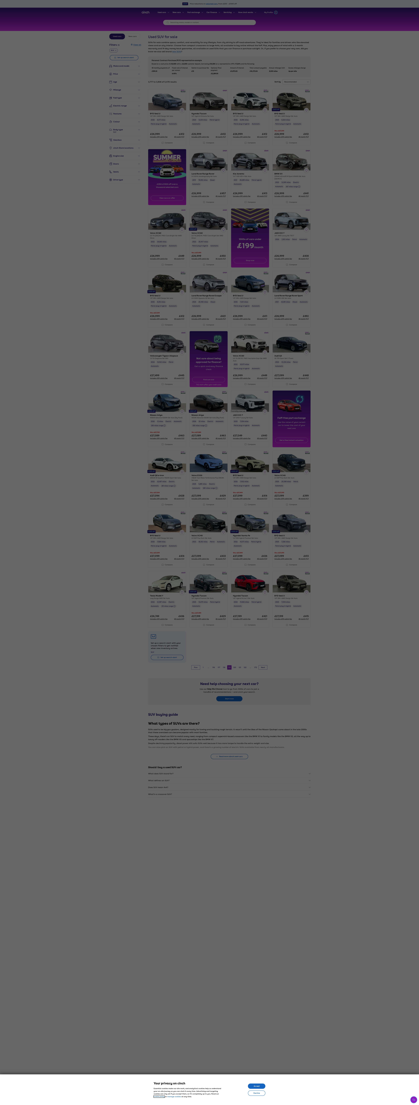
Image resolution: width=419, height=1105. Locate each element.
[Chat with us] (413, 1099)
